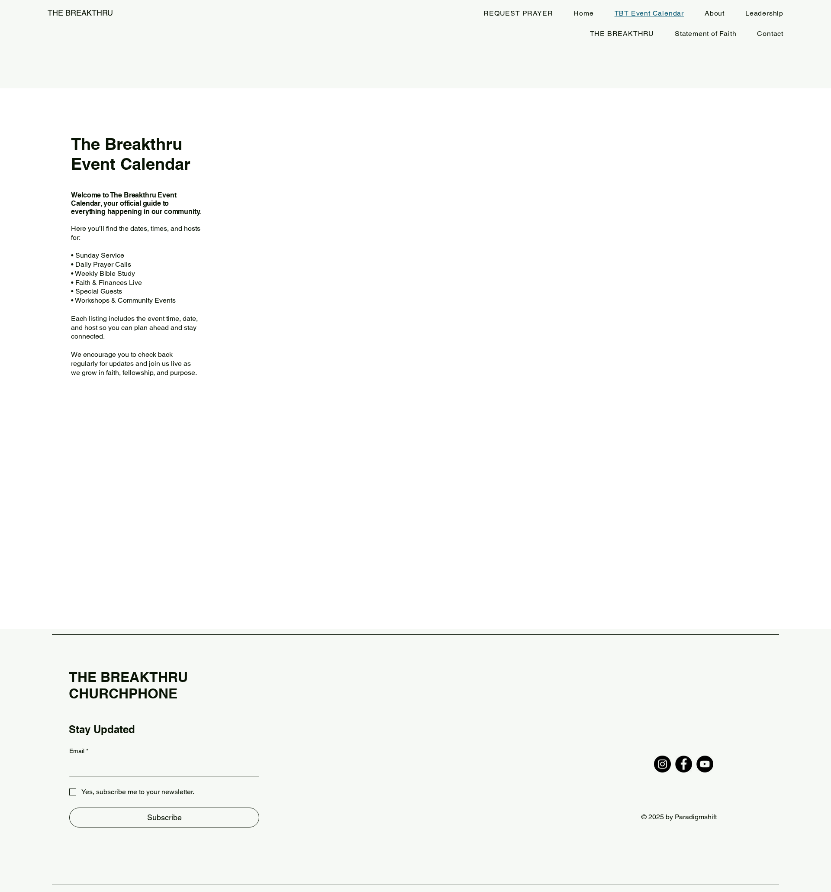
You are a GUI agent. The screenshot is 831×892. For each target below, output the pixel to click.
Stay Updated (102, 729)
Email (78, 750)
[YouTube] (704, 764)
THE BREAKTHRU (80, 12)
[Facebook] (683, 764)
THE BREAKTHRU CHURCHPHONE (128, 685)
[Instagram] (662, 764)
